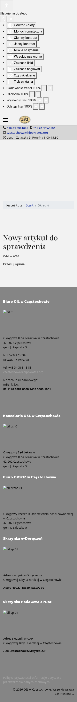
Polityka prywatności (17, 678)
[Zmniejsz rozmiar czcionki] (32, 94)
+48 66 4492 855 (44, 128)
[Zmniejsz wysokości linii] (39, 100)
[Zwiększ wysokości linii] (45, 100)
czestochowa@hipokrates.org (27, 133)
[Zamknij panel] (11, 19)
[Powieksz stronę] (50, 88)
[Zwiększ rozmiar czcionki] (38, 94)
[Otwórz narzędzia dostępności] (6, 5)
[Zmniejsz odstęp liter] (35, 106)
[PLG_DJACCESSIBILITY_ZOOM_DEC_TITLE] (44, 88)
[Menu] (5, 120)
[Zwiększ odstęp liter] (42, 106)
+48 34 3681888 (17, 128)
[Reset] (3, 19)
